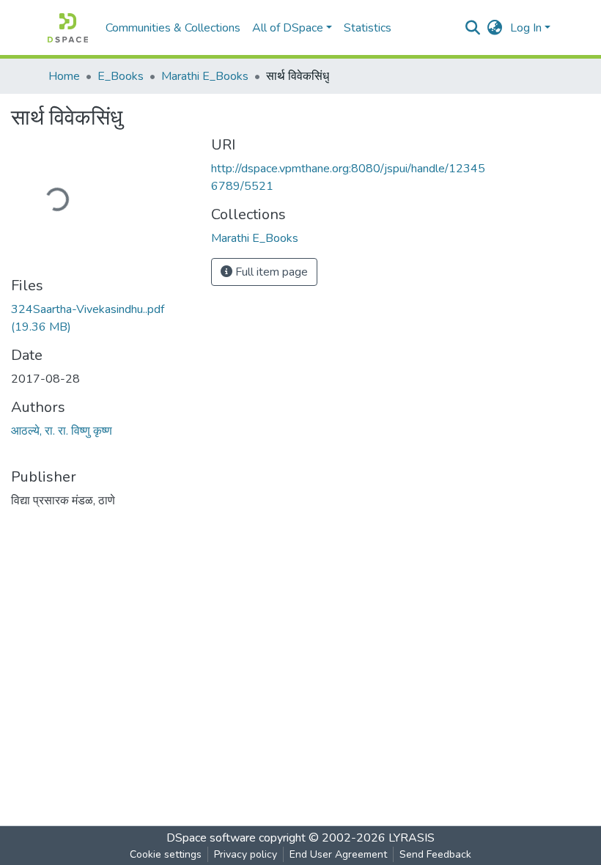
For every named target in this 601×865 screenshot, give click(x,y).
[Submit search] (473, 27)
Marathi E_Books (204, 76)
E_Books (120, 76)
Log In (526, 28)
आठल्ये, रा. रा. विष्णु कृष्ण (61, 431)
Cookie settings (166, 854)
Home (64, 76)
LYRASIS (411, 838)
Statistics (367, 28)
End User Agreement (338, 854)
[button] (495, 28)
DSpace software (211, 838)
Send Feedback (435, 854)
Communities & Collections (173, 28)
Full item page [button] (270, 272)
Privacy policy (245, 854)
